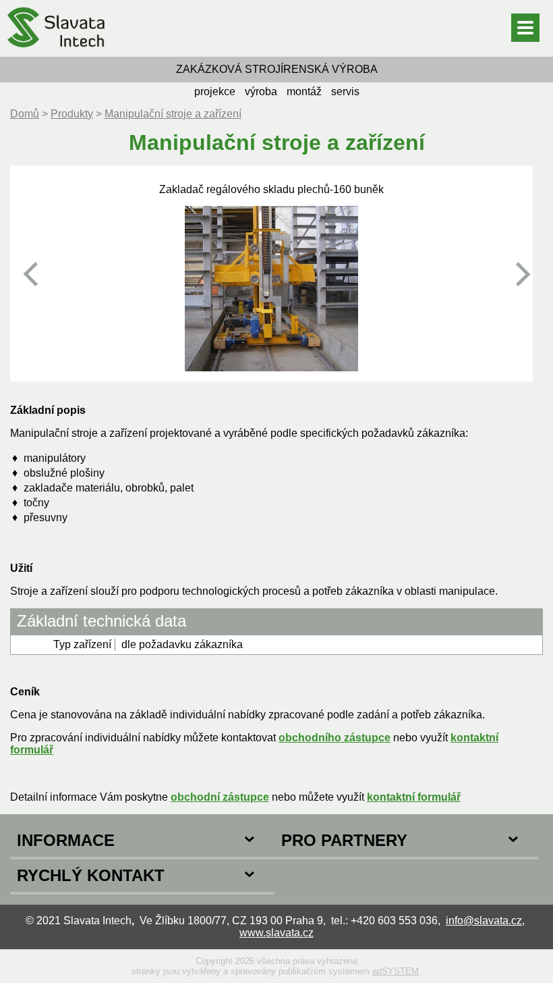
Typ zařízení (82, 644)
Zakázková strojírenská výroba (277, 69)
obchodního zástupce (334, 737)
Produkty (72, 113)
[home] (55, 50)
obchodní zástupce (220, 797)
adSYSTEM (395, 971)
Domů (24, 113)
